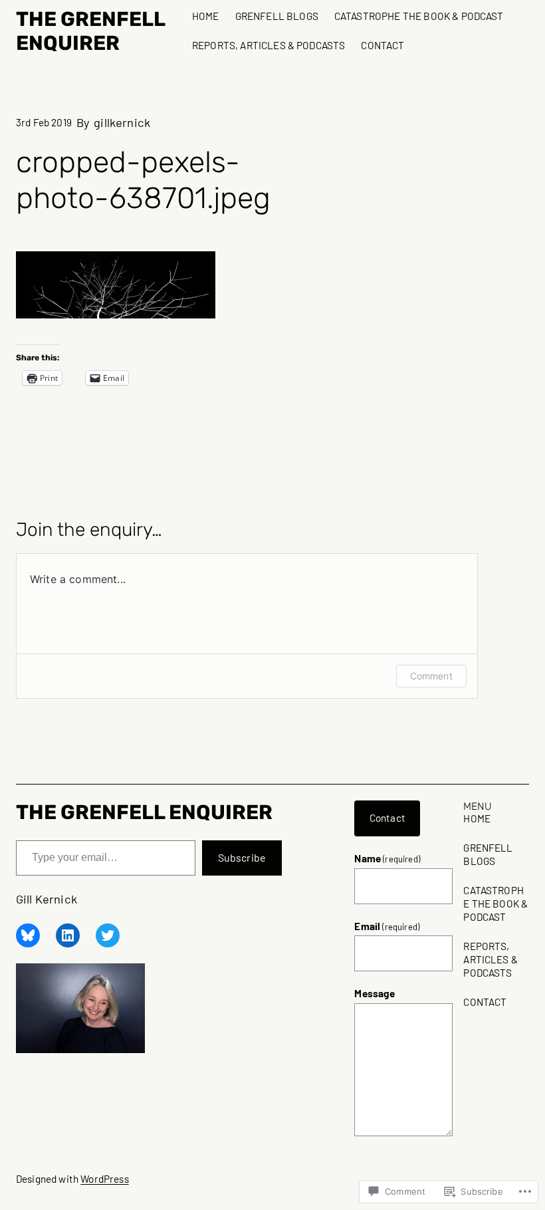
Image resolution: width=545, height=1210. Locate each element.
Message (374, 993)
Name (387, 858)
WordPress (104, 1179)
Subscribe (242, 857)
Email (386, 926)
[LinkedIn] (68, 935)
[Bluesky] (28, 935)
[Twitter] (108, 935)
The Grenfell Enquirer (90, 31)
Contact (387, 818)
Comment (431, 675)
